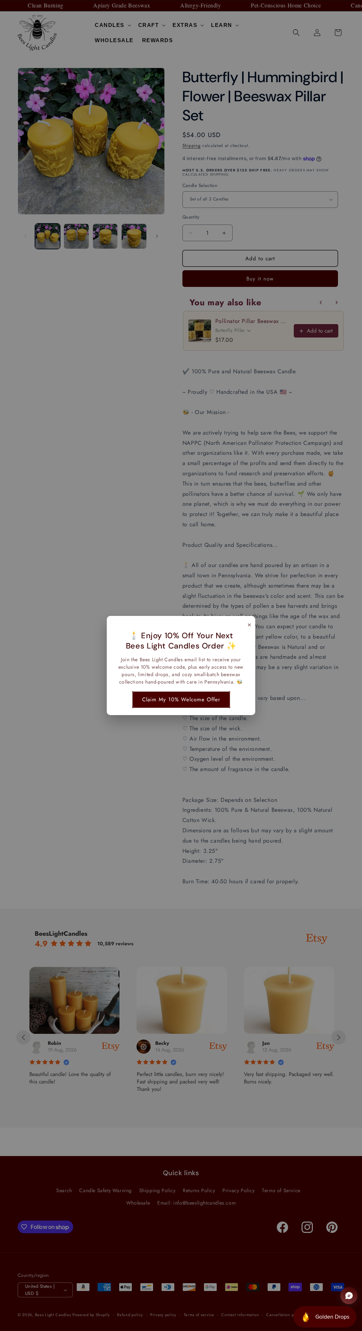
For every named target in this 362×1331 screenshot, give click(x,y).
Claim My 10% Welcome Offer (181, 699)
